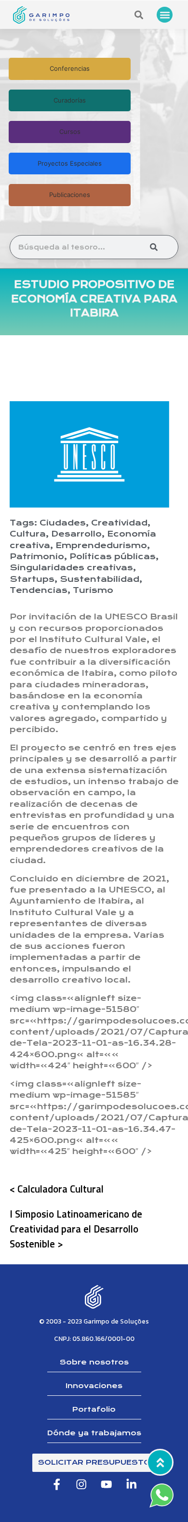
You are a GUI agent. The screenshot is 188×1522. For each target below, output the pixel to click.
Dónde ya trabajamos (94, 1433)
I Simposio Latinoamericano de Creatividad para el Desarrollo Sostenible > (76, 1228)
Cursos (70, 131)
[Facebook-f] (56, 1484)
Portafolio (94, 1409)
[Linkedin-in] (131, 1484)
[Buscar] (154, 247)
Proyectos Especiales (70, 163)
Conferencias (70, 68)
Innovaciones (94, 1385)
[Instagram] (81, 1484)
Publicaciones (69, 194)
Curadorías (70, 100)
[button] (165, 15)
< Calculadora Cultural (57, 1188)
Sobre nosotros (94, 1362)
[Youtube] (106, 1484)
